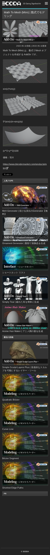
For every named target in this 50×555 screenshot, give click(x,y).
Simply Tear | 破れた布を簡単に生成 (20, 302)
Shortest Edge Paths (12, 488)
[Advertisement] (25, 522)
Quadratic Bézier (10, 400)
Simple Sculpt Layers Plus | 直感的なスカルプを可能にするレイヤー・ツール (24, 369)
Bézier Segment (10, 458)
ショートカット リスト (14, 272)
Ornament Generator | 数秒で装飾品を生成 (23, 243)
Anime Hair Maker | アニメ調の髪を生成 (22, 331)
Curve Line (7, 429)
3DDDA (26, 552)
